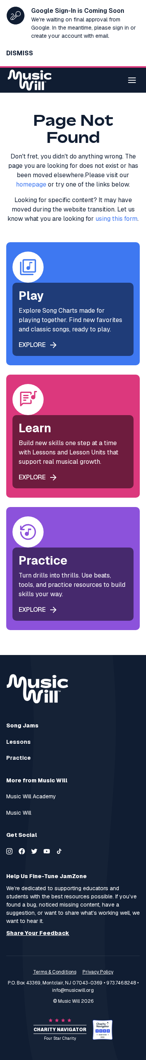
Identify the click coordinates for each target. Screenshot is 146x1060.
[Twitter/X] (34, 851)
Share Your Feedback (37, 933)
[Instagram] (9, 851)
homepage (31, 184)
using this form (116, 219)
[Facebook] (22, 851)
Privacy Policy (98, 972)
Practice (18, 758)
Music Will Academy (31, 796)
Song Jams (22, 725)
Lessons (18, 742)
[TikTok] (59, 851)
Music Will (18, 813)
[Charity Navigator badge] (103, 1030)
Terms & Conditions (54, 972)
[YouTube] (47, 851)
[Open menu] (132, 80)
